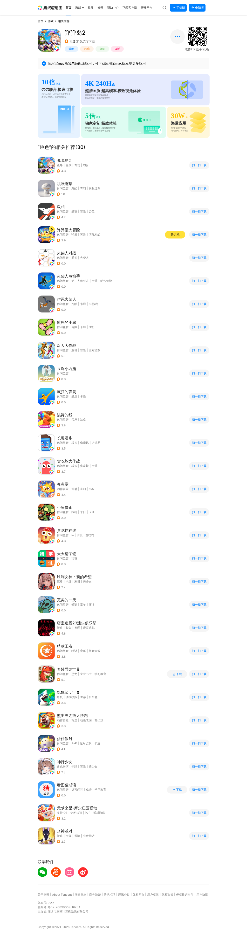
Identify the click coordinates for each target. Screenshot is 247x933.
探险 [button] (77, 836)
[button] (50, 8)
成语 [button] (89, 789)
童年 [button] (83, 604)
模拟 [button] (74, 442)
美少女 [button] (87, 581)
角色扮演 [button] (63, 766)
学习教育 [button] (100, 674)
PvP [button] (74, 743)
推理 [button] (77, 627)
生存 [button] (83, 697)
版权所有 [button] (138, 894)
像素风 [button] (84, 442)
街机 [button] (79, 535)
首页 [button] (40, 21)
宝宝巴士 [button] (86, 674)
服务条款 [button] (80, 894)
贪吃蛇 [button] (84, 466)
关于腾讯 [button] (43, 894)
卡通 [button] (94, 281)
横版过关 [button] (94, 188)
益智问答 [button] (94, 651)
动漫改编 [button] (86, 720)
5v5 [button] (91, 489)
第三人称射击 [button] (80, 281)
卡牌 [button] (68, 581)
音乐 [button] (74, 419)
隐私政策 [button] (167, 894)
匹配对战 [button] (94, 234)
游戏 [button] (51, 21)
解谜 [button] (74, 211)
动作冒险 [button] (106, 281)
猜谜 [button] (74, 558)
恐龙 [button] (74, 674)
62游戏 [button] (93, 304)
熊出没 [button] (99, 720)
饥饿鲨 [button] (93, 697)
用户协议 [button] (202, 894)
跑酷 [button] (74, 188)
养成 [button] (87, 49)
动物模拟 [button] (71, 697)
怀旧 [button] (92, 604)
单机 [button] (60, 697)
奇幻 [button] (102, 49)
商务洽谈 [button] (95, 894)
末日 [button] (83, 512)
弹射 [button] (74, 234)
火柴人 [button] (84, 257)
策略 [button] (71, 49)
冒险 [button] (83, 211)
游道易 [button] (96, 442)
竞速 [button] (74, 720)
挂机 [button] (74, 512)
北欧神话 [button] (89, 836)
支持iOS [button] (62, 812)
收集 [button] (68, 627)
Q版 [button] (117, 49)
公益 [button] (92, 211)
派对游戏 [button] (94, 350)
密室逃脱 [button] (89, 627)
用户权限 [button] (153, 894)
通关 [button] (74, 257)
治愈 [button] (83, 419)
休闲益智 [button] (63, 188)
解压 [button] (74, 396)
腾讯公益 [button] (124, 894)
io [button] (72, 535)
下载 (179, 674)
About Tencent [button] (62, 894)
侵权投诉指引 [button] (184, 894)
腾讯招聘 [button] (109, 894)
